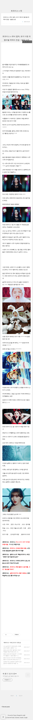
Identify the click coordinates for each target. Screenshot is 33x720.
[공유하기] (8, 634)
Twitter (12, 717)
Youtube (21, 717)
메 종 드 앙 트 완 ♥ (9, 674)
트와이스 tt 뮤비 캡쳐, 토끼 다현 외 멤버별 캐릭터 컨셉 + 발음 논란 (16, 18)
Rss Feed (7, 717)
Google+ (26, 717)
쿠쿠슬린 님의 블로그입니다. (11, 676)
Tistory (14, 715)
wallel (24, 715)
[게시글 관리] (10, 634)
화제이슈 (6, 642)
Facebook (17, 717)
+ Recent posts (5, 706)
